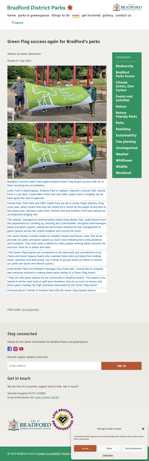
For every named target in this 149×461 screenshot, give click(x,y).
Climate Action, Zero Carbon (125, 86)
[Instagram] (15, 349)
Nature (121, 106)
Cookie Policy (108, 455)
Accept (85, 448)
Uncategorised (30, 309)
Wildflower (124, 160)
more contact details (46, 397)
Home (11, 15)
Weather (122, 154)
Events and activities (124, 98)
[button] (143, 428)
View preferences (133, 448)
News (76, 15)
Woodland (123, 173)
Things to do (61, 15)
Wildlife (121, 167)
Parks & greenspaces (33, 15)
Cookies (41, 453)
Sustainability (126, 135)
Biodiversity (125, 66)
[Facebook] (9, 349)
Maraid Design (69, 453)
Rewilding (123, 129)
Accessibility (53, 453)
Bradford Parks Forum (125, 74)
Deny (109, 448)
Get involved (91, 15)
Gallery (108, 15)
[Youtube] (21, 349)
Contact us (123, 15)
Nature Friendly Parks (126, 115)
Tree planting (126, 142)
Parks (120, 123)
